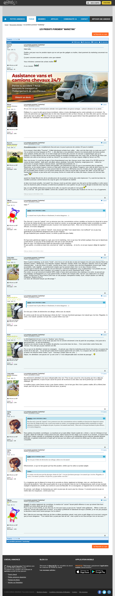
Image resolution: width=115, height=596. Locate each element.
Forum (31, 19)
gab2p (29, 210)
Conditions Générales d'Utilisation (59, 592)
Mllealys (9, 200)
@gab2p (26, 504)
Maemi (9, 104)
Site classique (83, 592)
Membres (42, 19)
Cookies (74, 592)
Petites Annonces (17, 19)
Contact (84, 19)
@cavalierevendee (30, 147)
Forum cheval (12, 574)
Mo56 (8, 296)
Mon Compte (95, 3)
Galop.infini (10, 258)
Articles (54, 19)
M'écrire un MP (13, 65)
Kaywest (9, 143)
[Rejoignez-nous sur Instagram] (109, 592)
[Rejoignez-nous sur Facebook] (99, 592)
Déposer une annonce (101, 19)
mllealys (29, 418)
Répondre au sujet (101, 34)
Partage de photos (14, 580)
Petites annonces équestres (17, 577)
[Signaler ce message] (101, 140)
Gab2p (9, 412)
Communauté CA (70, 19)
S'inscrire (106, 2)
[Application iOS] (83, 571)
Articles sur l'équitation (15, 582)
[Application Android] (98, 571)
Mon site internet (13, 320)
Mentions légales (42, 592)
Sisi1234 (9, 45)
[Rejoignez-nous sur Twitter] (104, 592)
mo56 (29, 456)
